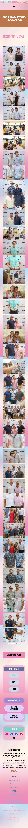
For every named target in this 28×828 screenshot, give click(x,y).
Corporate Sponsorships (14, 794)
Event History (14, 787)
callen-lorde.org (14, 819)
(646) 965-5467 (14, 822)
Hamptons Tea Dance (14, 750)
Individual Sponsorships (14, 798)
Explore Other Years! (14, 655)
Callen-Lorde (14, 784)
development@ (14, 817)
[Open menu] (14, 7)
